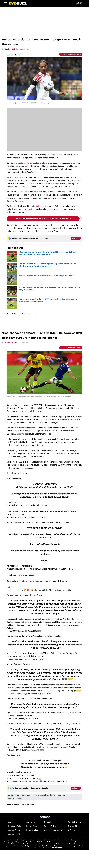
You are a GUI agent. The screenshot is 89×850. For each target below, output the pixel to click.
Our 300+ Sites (74, 822)
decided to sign (41, 206)
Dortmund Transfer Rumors (25, 314)
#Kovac (24, 575)
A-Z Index (72, 830)
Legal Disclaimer (33, 830)
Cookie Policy (14, 830)
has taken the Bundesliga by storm (32, 163)
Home (9, 314)
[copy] (19, 54)
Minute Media (13, 840)
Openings (30, 822)
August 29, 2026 (38, 517)
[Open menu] (5, 3)
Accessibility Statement (54, 830)
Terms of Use (74, 826)
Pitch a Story (31, 826)
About (11, 822)
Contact (47, 822)
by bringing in (30, 209)
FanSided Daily (14, 826)
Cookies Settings (15, 834)
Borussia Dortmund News (24, 805)
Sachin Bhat (10, 342)
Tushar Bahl (10, 49)
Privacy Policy (50, 826)
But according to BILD (16, 177)
